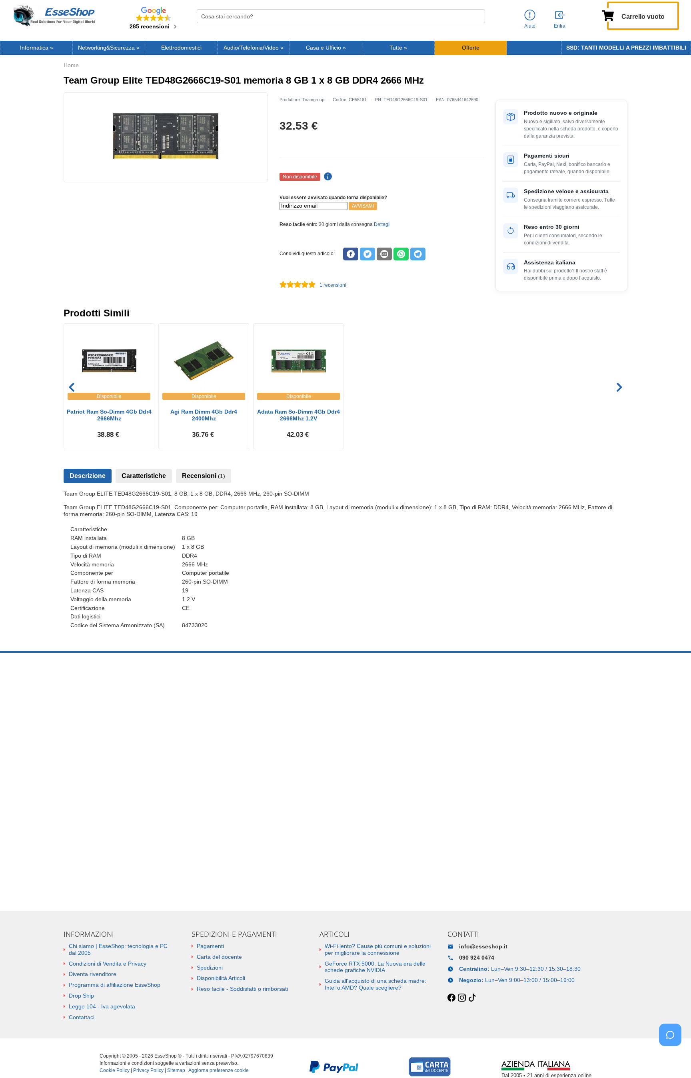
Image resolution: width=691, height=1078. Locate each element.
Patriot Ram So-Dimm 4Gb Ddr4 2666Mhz (109, 415)
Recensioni (203, 475)
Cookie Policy (115, 1070)
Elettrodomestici (181, 48)
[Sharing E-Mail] (384, 254)
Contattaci (81, 1017)
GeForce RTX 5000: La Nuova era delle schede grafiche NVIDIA (375, 967)
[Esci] (561, 16)
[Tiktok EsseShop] (472, 998)
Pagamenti (210, 946)
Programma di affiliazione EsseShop (114, 985)
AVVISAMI (363, 206)
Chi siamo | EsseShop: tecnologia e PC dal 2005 (118, 949)
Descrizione (88, 475)
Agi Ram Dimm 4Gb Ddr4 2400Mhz (203, 415)
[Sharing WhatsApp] (401, 254)
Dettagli (382, 224)
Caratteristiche (144, 475)
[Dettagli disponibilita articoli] (327, 177)
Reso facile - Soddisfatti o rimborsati (242, 989)
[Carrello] (608, 15)
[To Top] (672, 1059)
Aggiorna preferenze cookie (218, 1070)
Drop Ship (81, 995)
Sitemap (176, 1070)
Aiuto (529, 26)
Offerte (470, 48)
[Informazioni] (530, 15)
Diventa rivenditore (92, 974)
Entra (559, 26)
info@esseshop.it (483, 946)
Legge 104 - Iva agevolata (102, 1006)
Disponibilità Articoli (221, 978)
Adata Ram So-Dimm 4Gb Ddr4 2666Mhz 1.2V (298, 415)
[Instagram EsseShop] (462, 998)
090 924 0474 (476, 957)
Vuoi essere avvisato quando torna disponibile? (333, 197)
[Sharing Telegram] (417, 254)
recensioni (333, 285)
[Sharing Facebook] (350, 254)
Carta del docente (219, 957)
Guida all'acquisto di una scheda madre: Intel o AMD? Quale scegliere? (375, 984)
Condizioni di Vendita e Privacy (107, 963)
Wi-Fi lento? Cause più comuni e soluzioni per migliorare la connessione (378, 949)
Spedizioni (210, 967)
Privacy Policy (148, 1070)
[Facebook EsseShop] (451, 998)
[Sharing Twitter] (367, 254)
